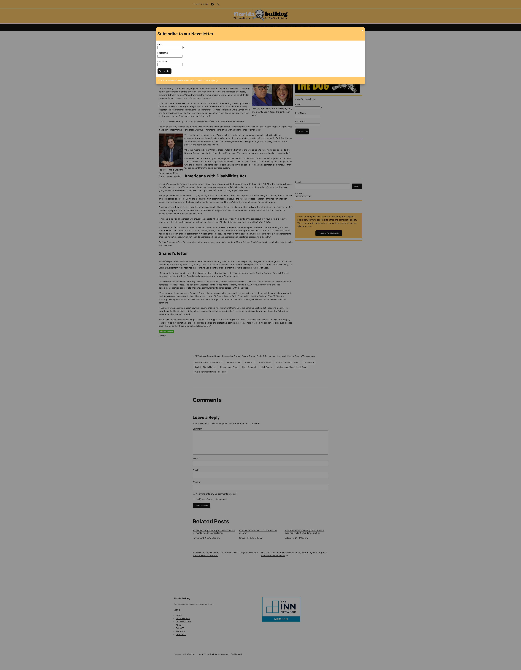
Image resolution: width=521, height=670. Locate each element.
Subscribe (164, 71)
